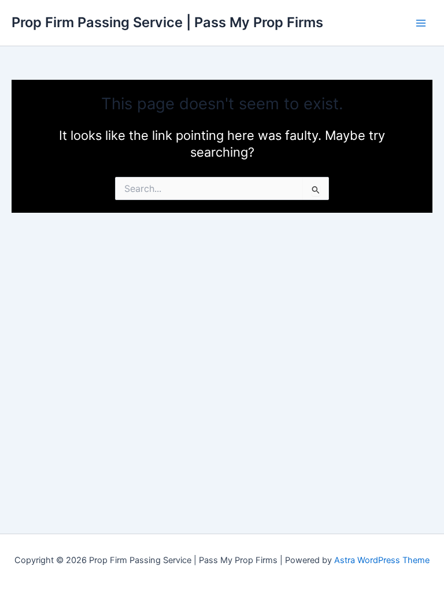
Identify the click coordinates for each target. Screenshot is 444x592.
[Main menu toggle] (420, 22)
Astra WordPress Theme (382, 560)
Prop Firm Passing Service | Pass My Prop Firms (167, 22)
